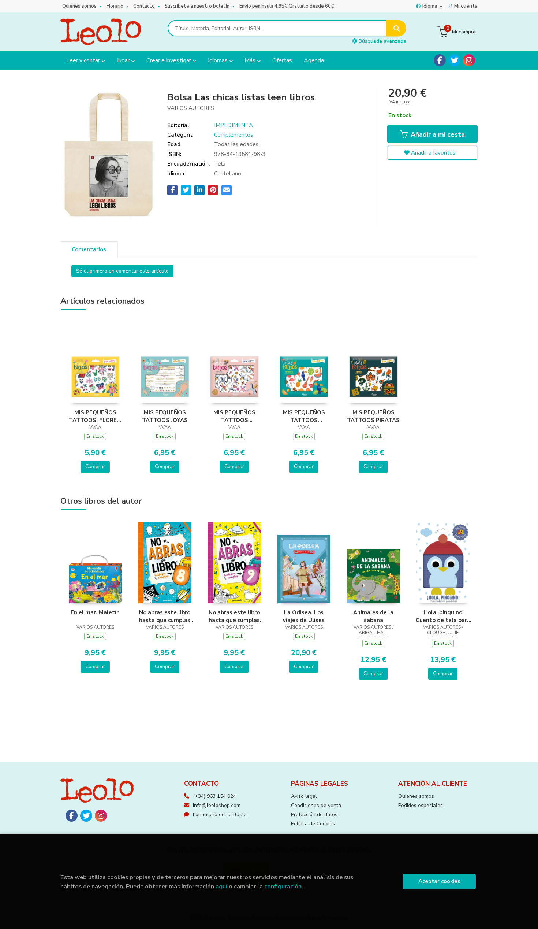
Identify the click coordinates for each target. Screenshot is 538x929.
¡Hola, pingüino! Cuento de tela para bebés (443, 616)
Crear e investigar (169, 60)
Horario (115, 6)
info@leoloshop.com (216, 805)
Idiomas (218, 60)
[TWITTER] (454, 60)
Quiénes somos (79, 6)
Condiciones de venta (316, 805)
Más (250, 60)
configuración (283, 886)
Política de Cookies (313, 823)
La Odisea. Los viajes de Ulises (304, 616)
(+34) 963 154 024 (214, 796)
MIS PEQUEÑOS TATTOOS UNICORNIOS (234, 416)
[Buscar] (396, 28)
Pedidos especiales (420, 805)
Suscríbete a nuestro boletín (197, 6)
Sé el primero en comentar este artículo (122, 270)
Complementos (233, 134)
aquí (221, 886)
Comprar (95, 466)
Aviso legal (304, 796)
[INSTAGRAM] (469, 60)
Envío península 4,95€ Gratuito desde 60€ (286, 6)
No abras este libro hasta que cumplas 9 (234, 616)
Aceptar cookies (439, 881)
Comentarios (89, 249)
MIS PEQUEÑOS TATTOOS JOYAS (165, 416)
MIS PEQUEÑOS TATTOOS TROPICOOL (304, 416)
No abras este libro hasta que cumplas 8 (164, 616)
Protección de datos (314, 814)
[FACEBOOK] (440, 60)
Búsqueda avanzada (381, 41)
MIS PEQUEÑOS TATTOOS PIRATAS (373, 416)
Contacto (144, 6)
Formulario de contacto (220, 814)
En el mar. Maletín (95, 612)
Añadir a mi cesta (437, 134)
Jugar (124, 60)
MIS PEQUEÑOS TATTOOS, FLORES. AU (95, 416)
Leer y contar (83, 60)
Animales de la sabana (373, 616)
